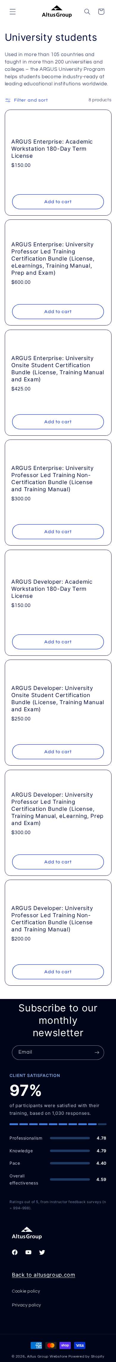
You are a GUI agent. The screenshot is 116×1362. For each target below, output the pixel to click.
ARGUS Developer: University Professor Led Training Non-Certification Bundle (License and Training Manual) (52, 919)
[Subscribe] (97, 1052)
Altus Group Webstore (47, 1356)
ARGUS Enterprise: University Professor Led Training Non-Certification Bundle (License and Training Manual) (52, 479)
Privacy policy (26, 1305)
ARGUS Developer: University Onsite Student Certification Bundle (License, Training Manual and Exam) (57, 699)
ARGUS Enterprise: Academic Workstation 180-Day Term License (52, 148)
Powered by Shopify (86, 1356)
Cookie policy (26, 1291)
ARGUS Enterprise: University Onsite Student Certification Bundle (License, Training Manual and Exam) (57, 369)
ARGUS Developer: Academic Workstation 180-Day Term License (52, 588)
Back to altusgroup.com (43, 1275)
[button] (12, 11)
